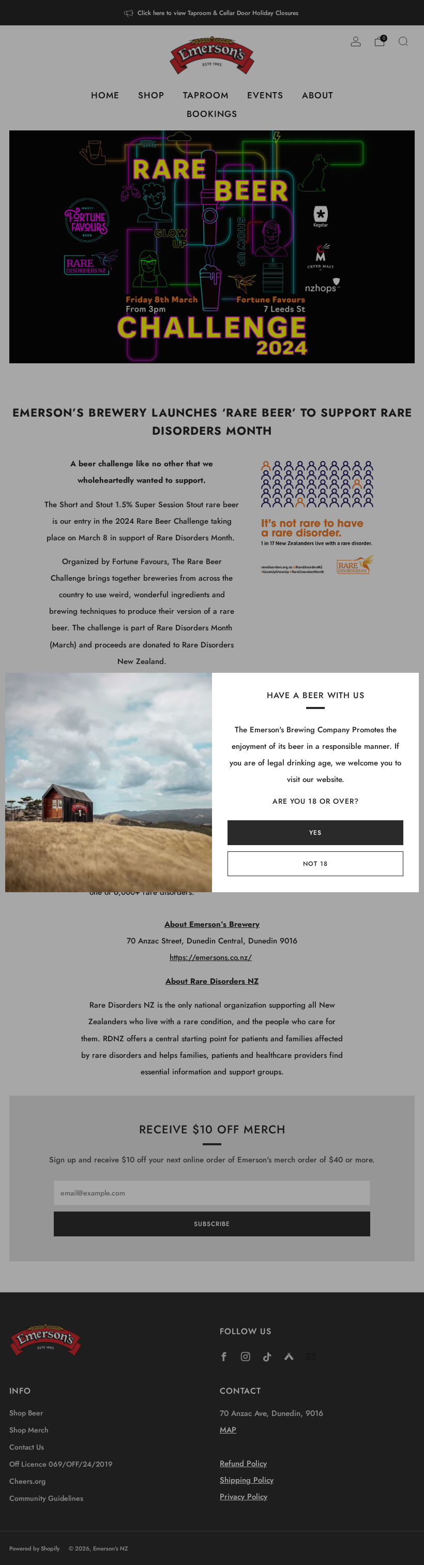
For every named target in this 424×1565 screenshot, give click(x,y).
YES (315, 832)
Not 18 (315, 863)
